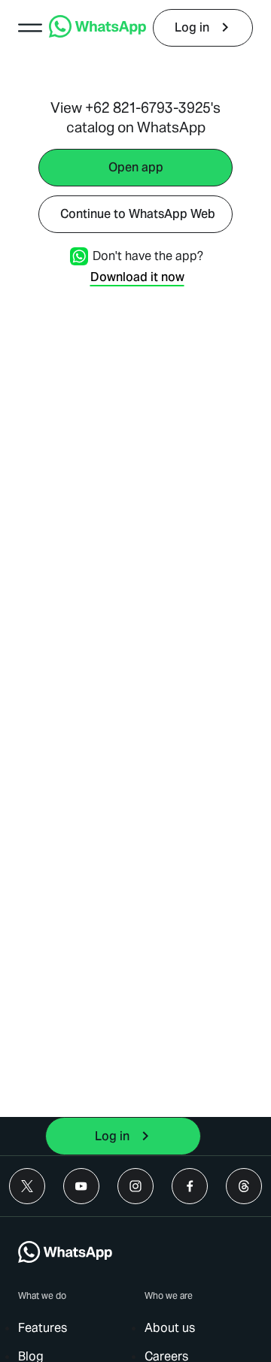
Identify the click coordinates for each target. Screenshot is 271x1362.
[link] (97, 33)
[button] (30, 28)
